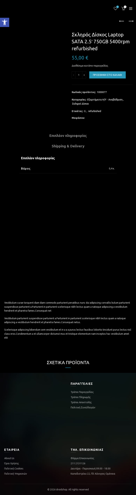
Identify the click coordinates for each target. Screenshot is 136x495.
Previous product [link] (121, 21)
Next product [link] (130, 21)
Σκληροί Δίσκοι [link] (80, 103)
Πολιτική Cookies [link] (13, 468)
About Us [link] (9, 458)
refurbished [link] (94, 111)
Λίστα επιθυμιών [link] (117, 7)
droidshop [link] (61, 489)
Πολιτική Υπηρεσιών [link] (15, 473)
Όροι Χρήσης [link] (11, 463)
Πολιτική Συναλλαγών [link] (83, 407)
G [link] (85, 111)
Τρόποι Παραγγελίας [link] (82, 392)
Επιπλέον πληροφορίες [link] (68, 136)
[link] (4, 22)
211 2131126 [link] (78, 463)
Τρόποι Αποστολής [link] (81, 402)
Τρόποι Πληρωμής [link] (81, 397)
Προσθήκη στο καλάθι (107, 75)
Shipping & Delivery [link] (68, 146)
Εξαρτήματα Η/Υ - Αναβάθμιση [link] (105, 99)
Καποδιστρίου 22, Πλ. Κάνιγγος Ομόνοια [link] (93, 473)
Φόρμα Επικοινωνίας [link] (82, 458)
